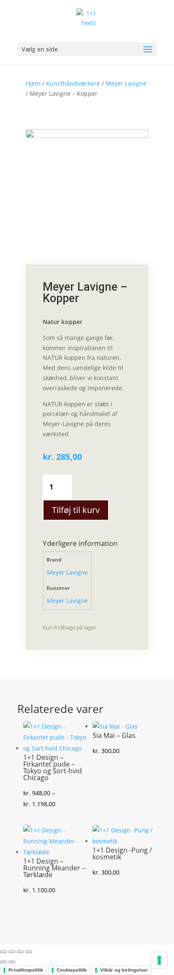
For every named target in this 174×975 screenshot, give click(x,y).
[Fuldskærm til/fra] (11, 952)
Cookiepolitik (72, 970)
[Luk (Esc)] (28, 952)
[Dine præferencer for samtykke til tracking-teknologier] (159, 960)
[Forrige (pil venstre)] (3, 962)
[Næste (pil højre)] (11, 962)
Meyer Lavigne (126, 83)
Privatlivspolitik (25, 970)
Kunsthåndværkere (73, 83)
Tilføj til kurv (76, 510)
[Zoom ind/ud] (3, 952)
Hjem (33, 83)
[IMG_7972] (87, 136)
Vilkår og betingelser (124, 970)
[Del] (20, 952)
